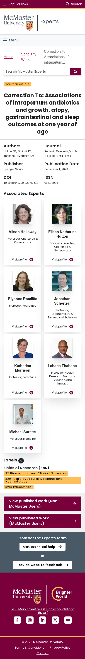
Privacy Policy (60, 647)
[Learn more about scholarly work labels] (21, 460)
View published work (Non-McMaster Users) (34, 503)
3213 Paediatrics (18, 487)
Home (8, 57)
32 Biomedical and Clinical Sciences (35, 473)
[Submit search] (75, 71)
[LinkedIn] (42, 620)
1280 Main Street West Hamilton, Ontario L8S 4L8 (42, 611)
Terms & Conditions (29, 647)
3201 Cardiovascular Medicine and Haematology (34, 480)
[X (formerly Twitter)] (55, 620)
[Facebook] (17, 620)
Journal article (17, 84)
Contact (42, 653)
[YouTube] (68, 620)
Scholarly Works (28, 57)
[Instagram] (30, 620)
